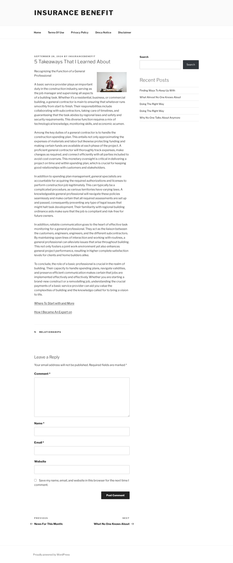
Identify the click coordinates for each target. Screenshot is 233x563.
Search (144, 56)
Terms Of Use (56, 32)
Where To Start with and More (54, 303)
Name (39, 423)
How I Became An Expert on (53, 312)
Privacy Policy (79, 32)
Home (37, 32)
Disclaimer (124, 32)
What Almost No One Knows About (160, 97)
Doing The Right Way (152, 103)
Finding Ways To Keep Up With (157, 90)
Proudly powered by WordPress (51, 554)
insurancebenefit (82, 56)
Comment (42, 373)
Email (39, 442)
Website (40, 461)
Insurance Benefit (74, 13)
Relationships (50, 332)
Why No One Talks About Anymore (160, 117)
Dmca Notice (103, 32)
